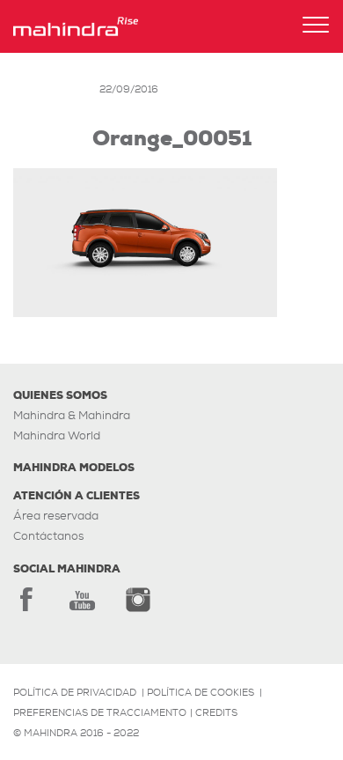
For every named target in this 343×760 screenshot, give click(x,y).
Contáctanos (48, 535)
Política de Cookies (200, 692)
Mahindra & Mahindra (71, 415)
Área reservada (56, 515)
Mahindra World (56, 435)
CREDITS (216, 712)
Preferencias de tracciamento (99, 712)
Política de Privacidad (74, 692)
